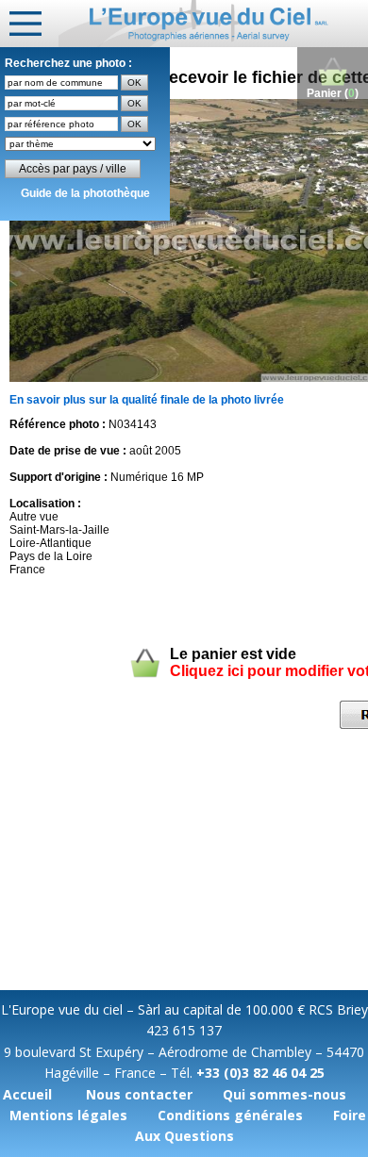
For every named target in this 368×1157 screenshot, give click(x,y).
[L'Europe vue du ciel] (213, 23)
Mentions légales (68, 1115)
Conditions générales (230, 1115)
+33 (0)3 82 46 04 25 (260, 1073)
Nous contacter (139, 1094)
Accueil (27, 1094)
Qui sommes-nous (284, 1094)
